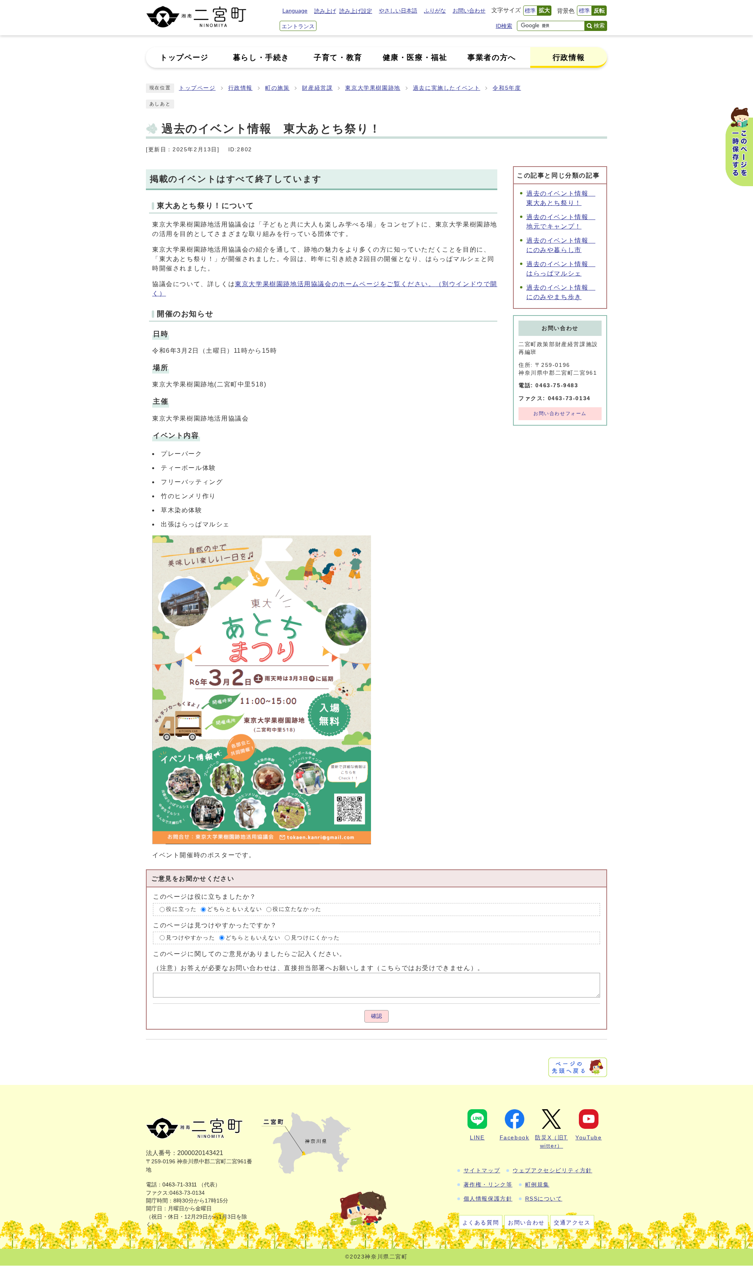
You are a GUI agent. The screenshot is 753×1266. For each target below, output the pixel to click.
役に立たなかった (297, 909)
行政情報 (240, 88)
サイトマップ (482, 1170)
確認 (376, 1016)
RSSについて (543, 1198)
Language (294, 10)
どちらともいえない (234, 909)
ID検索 (504, 26)
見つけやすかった (190, 938)
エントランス (298, 26)
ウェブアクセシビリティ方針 (552, 1170)
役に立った (181, 909)
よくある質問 (480, 1222)
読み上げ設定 (355, 11)
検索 (599, 25)
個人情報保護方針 (488, 1198)
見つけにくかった (315, 938)
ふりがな (435, 10)
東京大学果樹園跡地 (372, 88)
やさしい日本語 (398, 10)
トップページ (197, 88)
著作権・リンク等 (488, 1184)
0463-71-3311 (179, 1185)
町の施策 (277, 88)
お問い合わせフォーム (560, 413)
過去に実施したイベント (446, 88)
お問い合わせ (469, 10)
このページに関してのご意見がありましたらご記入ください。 (249, 953)
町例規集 (537, 1184)
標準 (530, 10)
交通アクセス (572, 1222)
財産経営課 (317, 88)
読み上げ (325, 11)
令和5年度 (507, 88)
